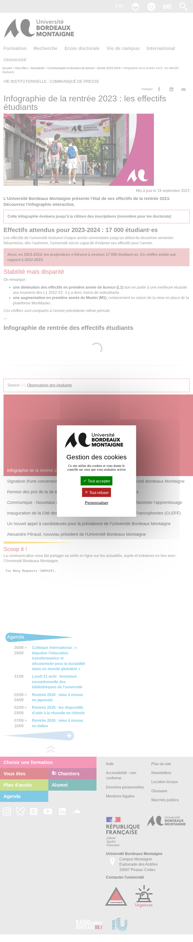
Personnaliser (96, 503)
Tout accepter (98, 481)
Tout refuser (98, 493)
